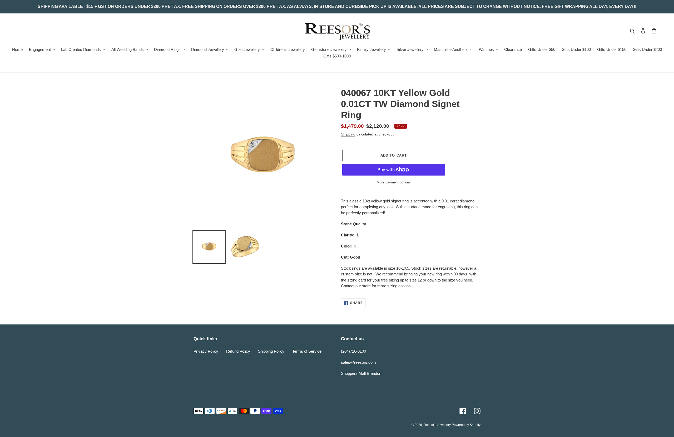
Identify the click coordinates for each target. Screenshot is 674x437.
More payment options (394, 182)
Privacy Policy (206, 351)
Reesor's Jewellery (437, 425)
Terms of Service (306, 351)
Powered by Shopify (466, 425)
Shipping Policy (271, 351)
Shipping (348, 134)
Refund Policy (238, 351)
